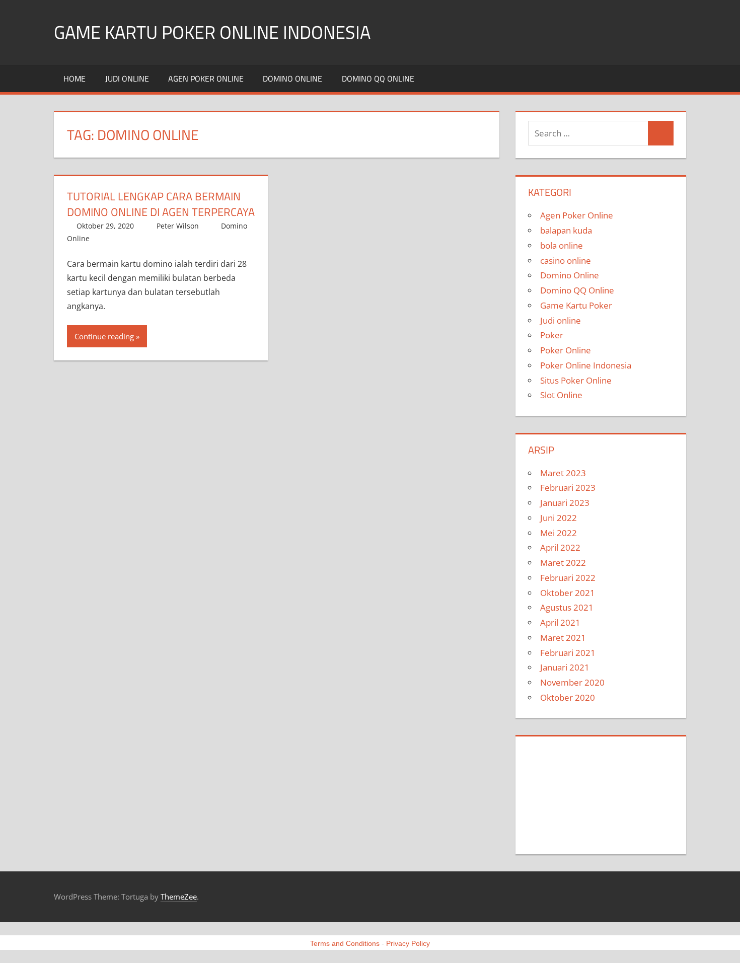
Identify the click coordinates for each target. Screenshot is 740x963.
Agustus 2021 (567, 607)
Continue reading (104, 336)
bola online (561, 245)
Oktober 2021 (567, 593)
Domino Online (292, 78)
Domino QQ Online (378, 78)
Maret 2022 (563, 562)
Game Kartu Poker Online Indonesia (212, 32)
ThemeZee (179, 897)
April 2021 (560, 622)
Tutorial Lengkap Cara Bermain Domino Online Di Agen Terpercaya (161, 204)
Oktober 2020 (567, 697)
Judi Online (551, 793)
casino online (565, 260)
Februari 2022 (568, 577)
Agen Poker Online (206, 78)
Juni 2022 (558, 518)
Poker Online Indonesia (585, 365)
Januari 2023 (564, 502)
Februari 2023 (568, 487)
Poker (551, 335)
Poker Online (565, 350)
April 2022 (560, 547)
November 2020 (572, 682)
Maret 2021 (563, 637)
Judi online (127, 78)
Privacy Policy (408, 943)
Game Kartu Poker (576, 305)
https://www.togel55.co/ (580, 821)
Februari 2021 (568, 652)
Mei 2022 (558, 533)
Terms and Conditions (345, 943)
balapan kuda (566, 230)
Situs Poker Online (576, 380)
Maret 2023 (563, 473)
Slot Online (561, 395)
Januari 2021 (564, 667)
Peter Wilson (178, 226)
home (74, 78)
